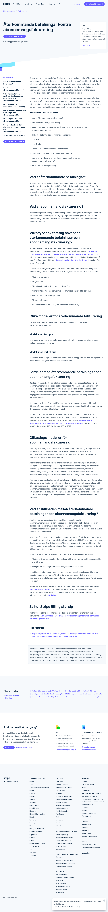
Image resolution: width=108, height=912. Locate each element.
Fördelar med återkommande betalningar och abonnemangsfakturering (14, 112)
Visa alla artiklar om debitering (11, 696)
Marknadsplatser (62, 808)
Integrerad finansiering (64, 796)
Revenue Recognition (37, 843)
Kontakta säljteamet (93, 4)
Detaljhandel (60, 849)
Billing (32, 790)
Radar (32, 840)
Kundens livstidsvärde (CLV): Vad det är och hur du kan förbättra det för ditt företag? (65, 697)
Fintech (58, 826)
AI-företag (59, 820)
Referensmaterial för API (65, 877)
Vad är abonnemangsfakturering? (13, 89)
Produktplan (86, 824)
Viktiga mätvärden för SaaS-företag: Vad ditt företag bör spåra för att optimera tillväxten (67, 694)
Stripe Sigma (34, 846)
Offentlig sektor (62, 846)
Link (31, 826)
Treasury (33, 855)
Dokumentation (61, 874)
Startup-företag (62, 784)
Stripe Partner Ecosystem (65, 863)
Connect (33, 802)
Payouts (33, 837)
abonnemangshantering (40, 589)
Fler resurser (9, 11)
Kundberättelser (88, 784)
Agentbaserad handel (64, 787)
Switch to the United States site (66, 907)
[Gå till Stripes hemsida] (6, 778)
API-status (59, 880)
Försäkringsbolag (62, 834)
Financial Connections (37, 814)
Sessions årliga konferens (91, 793)
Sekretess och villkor (89, 796)
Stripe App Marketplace (64, 860)
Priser (61, 4)
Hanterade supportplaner (91, 848)
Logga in (77, 4)
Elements (33, 811)
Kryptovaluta (34, 805)
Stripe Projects (61, 889)
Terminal (33, 852)
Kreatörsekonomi (62, 823)
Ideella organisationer (63, 840)
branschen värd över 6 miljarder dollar (73, 260)
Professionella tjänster (64, 843)
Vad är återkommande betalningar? (12, 83)
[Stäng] (103, 901)
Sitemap (85, 810)
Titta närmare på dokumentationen (89, 748)
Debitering (22, 11)
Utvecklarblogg (61, 892)
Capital (32, 793)
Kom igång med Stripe (14, 36)
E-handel (59, 793)
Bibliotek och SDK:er (63, 886)
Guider (84, 782)
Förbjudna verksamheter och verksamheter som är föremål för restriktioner (93, 801)
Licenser (85, 807)
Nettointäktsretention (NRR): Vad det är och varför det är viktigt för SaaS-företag (64, 691)
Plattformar (60, 814)
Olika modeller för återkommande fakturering (14, 105)
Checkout (33, 796)
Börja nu (8, 747)
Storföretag (60, 782)
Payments (33, 834)
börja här (52, 595)
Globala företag (61, 802)
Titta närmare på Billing (65, 749)
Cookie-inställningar (89, 813)
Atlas (31, 784)
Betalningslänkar (36, 832)
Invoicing (33, 820)
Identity (32, 817)
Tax (31, 849)
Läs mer (85, 45)
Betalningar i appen (63, 805)
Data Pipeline (34, 808)
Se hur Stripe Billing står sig (14, 135)
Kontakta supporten (89, 845)
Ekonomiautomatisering (64, 799)
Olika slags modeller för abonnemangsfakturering (13, 120)
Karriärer (85, 827)
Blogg (84, 787)
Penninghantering (62, 811)
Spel (57, 829)
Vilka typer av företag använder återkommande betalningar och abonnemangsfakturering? (13, 97)
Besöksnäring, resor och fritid (66, 832)
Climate (32, 799)
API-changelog (61, 883)
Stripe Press (86, 833)
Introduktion (8, 78)
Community (86, 790)
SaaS (57, 817)
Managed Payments (37, 829)
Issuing (32, 823)
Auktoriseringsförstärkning (39, 787)
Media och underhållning (64, 837)
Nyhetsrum (86, 830)
